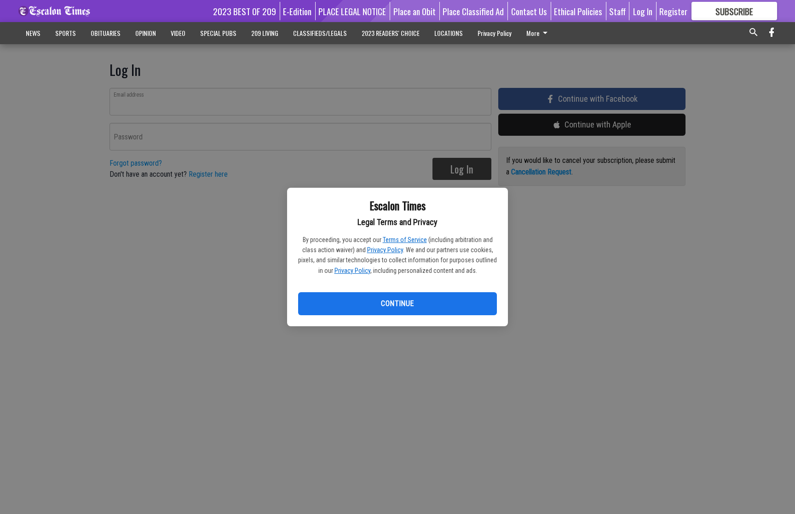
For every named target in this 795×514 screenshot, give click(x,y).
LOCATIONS (448, 33)
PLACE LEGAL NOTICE (352, 11)
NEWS (33, 33)
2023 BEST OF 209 (244, 11)
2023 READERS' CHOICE (391, 33)
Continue (397, 303)
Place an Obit (414, 11)
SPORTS (65, 33)
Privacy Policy (385, 250)
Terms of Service (405, 239)
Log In (642, 11)
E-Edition (297, 11)
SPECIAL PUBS (218, 33)
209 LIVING (264, 33)
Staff (617, 11)
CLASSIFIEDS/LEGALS (320, 33)
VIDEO (178, 33)
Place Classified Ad (473, 11)
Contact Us (529, 11)
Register (673, 11)
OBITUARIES (106, 33)
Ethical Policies (578, 11)
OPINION (145, 33)
